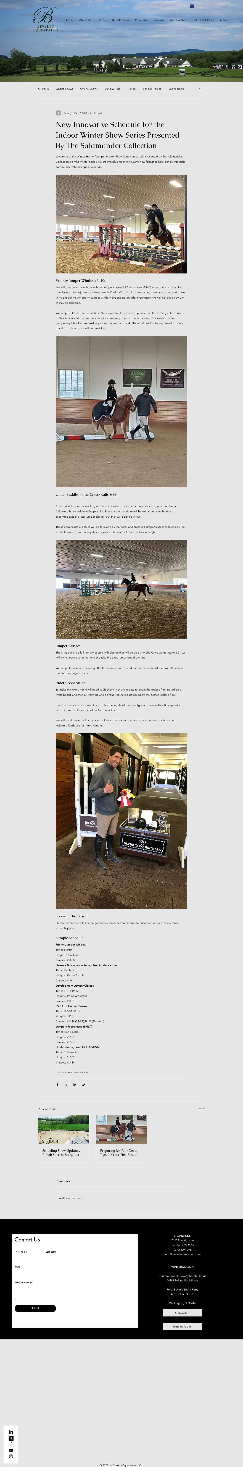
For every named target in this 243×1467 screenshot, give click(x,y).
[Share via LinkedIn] (74, 1084)
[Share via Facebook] (57, 1084)
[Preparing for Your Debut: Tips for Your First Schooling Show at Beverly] (121, 1129)
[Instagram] (11, 1456)
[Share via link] (83, 1084)
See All (201, 1108)
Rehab (132, 88)
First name (21, 1251)
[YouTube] (11, 1450)
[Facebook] (11, 1444)
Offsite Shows (89, 88)
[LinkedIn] (11, 1432)
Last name (51, 1251)
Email (17, 1267)
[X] (11, 1438)
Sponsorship (176, 88)
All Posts (43, 88)
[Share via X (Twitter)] (66, 1084)
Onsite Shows (64, 88)
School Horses (152, 88)
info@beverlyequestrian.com (183, 1254)
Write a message (24, 1282)
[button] (192, 5)
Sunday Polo (113, 88)
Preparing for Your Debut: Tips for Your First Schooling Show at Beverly (121, 1153)
